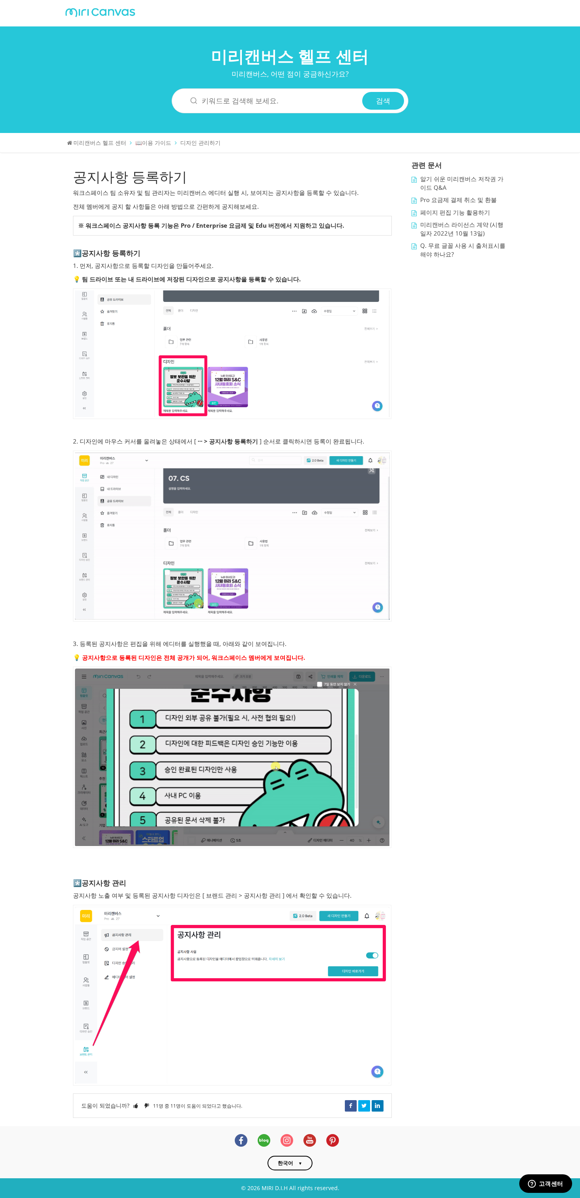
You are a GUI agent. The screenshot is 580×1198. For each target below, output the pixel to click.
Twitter (364, 1106)
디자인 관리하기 (200, 142)
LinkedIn (378, 1106)
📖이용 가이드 (153, 142)
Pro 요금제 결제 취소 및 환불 (458, 200)
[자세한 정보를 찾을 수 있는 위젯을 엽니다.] (545, 1184)
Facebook (351, 1106)
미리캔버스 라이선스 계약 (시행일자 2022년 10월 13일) (461, 229)
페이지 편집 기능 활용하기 (455, 212)
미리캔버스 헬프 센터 (290, 56)
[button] (135, 1105)
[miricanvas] (100, 11)
